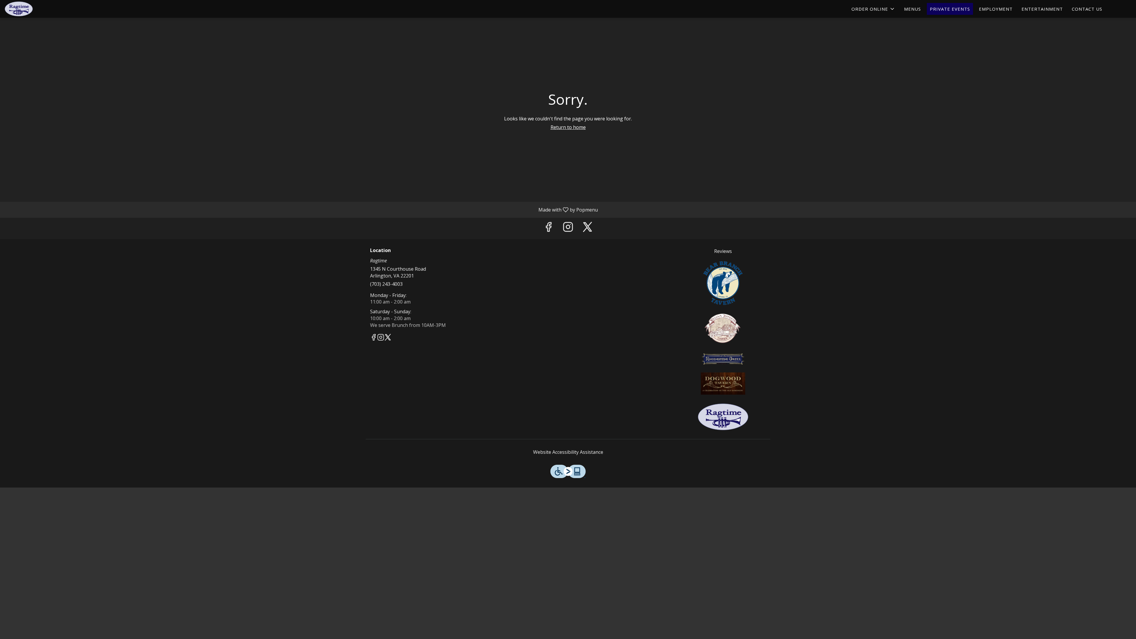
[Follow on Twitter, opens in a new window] (587, 228)
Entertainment (1042, 9)
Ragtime (723, 417)
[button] (873, 9)
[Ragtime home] (31, 8)
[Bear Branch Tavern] (723, 282)
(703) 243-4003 (386, 284)
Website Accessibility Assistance (568, 452)
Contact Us (1087, 9)
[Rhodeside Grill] (723, 358)
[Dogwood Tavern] (723, 383)
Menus (912, 9)
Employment (996, 9)
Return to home (568, 127)
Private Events (950, 9)
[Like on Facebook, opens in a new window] (548, 228)
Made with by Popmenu (301, 209)
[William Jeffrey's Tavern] (723, 327)
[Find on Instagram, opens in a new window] (568, 228)
